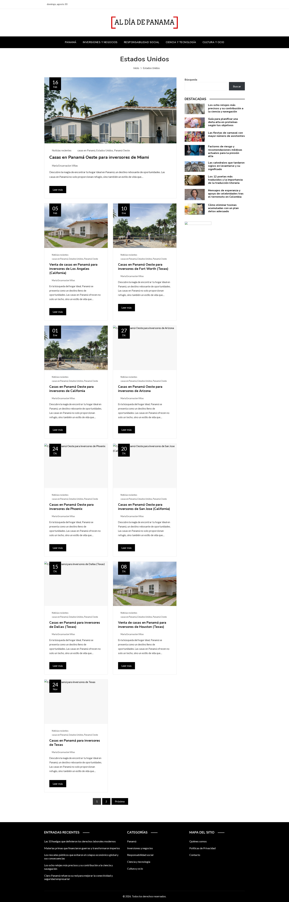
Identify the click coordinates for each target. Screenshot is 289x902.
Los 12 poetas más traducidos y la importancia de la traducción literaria (225, 180)
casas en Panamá (86, 150)
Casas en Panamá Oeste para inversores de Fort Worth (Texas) (143, 266)
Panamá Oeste (122, 150)
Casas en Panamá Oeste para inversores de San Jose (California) (144, 507)
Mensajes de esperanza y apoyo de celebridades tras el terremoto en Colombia (226, 194)
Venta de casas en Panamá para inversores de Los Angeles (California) (73, 268)
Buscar (237, 86)
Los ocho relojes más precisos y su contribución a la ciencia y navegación (225, 108)
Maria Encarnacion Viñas (65, 165)
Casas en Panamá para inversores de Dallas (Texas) (74, 624)
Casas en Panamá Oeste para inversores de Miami (99, 157)
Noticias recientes (61, 150)
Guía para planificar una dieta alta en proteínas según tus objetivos (223, 122)
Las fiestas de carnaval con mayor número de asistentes (226, 134)
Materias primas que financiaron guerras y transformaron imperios (82, 848)
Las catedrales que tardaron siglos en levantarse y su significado (226, 166)
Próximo (120, 801)
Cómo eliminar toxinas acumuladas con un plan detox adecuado (223, 208)
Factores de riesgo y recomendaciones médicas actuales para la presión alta (225, 151)
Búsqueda (191, 79)
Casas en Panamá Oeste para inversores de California (71, 389)
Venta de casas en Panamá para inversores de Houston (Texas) (142, 624)
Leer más (58, 189)
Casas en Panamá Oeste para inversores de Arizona (140, 389)
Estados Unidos (104, 150)
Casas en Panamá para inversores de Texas (74, 742)
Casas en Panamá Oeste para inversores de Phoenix (71, 507)
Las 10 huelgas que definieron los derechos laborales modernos (80, 841)
